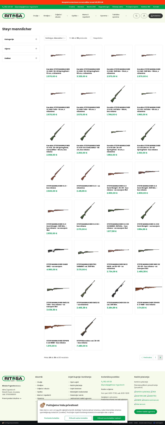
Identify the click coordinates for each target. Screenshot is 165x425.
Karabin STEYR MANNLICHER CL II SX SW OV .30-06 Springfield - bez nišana (148, 147)
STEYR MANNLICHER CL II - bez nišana (56, 187)
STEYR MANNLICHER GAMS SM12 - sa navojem (57, 265)
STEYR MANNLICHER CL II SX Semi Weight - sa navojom (148, 225)
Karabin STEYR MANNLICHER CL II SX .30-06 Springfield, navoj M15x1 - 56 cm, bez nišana (58, 148)
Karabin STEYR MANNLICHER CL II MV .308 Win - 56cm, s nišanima (148, 71)
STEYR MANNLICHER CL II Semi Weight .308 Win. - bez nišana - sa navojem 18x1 (56, 227)
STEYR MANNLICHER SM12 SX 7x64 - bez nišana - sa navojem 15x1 (57, 304)
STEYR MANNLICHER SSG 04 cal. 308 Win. (118, 303)
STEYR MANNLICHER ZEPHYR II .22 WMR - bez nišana (57, 342)
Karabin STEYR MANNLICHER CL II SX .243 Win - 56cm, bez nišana (118, 109)
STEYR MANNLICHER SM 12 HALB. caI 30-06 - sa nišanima (117, 266)
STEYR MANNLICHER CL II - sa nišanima (88, 187)
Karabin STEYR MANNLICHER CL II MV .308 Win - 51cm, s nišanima (118, 71)
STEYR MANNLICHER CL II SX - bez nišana (88, 225)
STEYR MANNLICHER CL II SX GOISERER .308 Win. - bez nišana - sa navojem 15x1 (118, 226)
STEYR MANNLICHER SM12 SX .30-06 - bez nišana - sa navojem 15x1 (148, 266)
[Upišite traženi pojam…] (136, 15)
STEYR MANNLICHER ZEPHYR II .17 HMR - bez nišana (148, 303)
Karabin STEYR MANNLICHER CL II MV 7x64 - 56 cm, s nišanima (88, 109)
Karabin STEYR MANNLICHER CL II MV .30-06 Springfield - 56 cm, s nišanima (88, 71)
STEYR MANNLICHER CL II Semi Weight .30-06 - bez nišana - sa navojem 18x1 (117, 188)
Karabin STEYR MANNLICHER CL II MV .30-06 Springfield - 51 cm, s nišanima (58, 71)
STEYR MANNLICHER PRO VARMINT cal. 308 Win (86, 265)
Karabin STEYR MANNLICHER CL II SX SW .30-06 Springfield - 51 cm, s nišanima (118, 148)
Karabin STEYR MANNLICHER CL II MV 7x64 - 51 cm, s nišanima (58, 109)
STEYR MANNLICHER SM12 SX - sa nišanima (88, 303)
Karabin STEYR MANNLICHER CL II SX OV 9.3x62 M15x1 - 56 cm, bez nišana (88, 147)
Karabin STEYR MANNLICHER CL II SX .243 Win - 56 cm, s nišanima (148, 109)
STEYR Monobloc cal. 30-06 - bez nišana (88, 342)
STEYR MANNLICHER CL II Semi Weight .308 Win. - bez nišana (147, 188)
